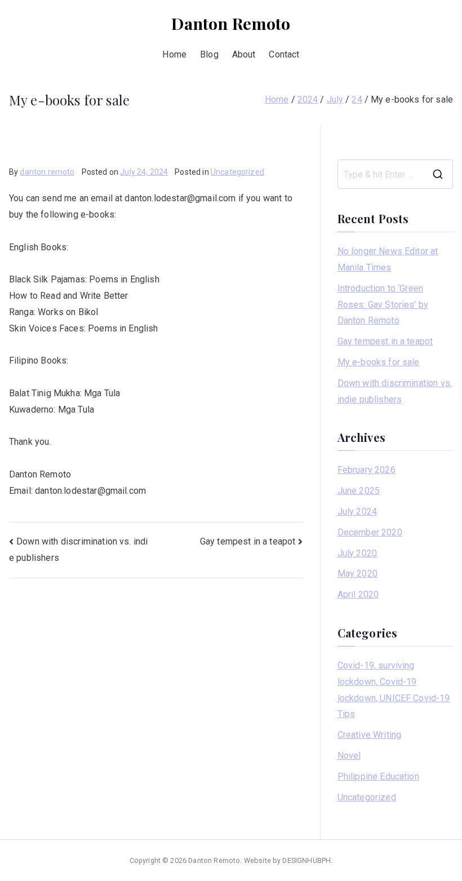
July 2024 (357, 511)
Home (174, 54)
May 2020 (357, 573)
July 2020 (357, 553)
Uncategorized (237, 171)
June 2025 (358, 490)
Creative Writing (369, 734)
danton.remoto (47, 171)
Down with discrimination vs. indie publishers (394, 391)
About (244, 54)
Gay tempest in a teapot (248, 541)
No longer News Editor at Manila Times (387, 259)
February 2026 (366, 469)
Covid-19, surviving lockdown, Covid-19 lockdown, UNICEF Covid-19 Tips (393, 689)
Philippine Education (378, 776)
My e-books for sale (378, 362)
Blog (209, 54)
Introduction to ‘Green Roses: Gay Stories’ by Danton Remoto (383, 304)
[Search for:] (395, 174)
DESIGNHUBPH (306, 860)
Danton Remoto (230, 23)
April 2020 (358, 594)
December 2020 (369, 532)
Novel (349, 755)
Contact (284, 54)
